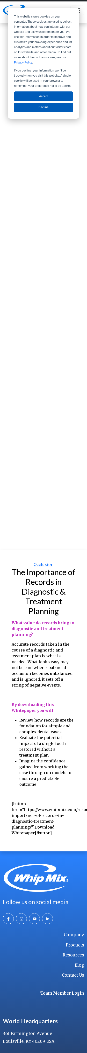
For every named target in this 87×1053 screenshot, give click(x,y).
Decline (43, 107)
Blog (79, 965)
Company (74, 934)
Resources (73, 955)
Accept (43, 96)
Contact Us (73, 975)
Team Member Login (62, 993)
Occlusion (43, 564)
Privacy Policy (23, 62)
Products (75, 945)
